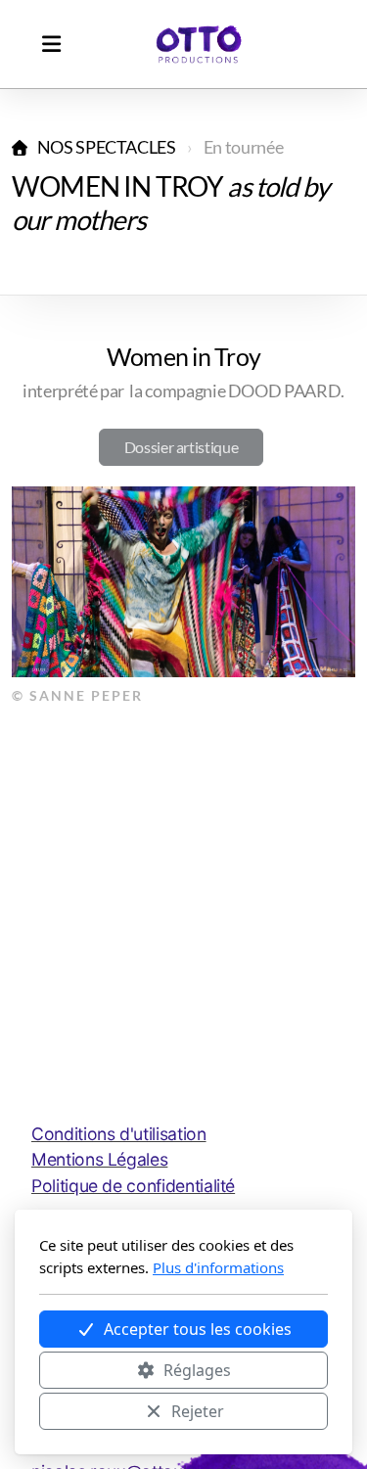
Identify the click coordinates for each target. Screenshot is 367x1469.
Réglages (197, 1370)
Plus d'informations (218, 1267)
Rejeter (197, 1411)
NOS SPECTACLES (106, 147)
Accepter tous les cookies (198, 1329)
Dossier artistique (181, 446)
